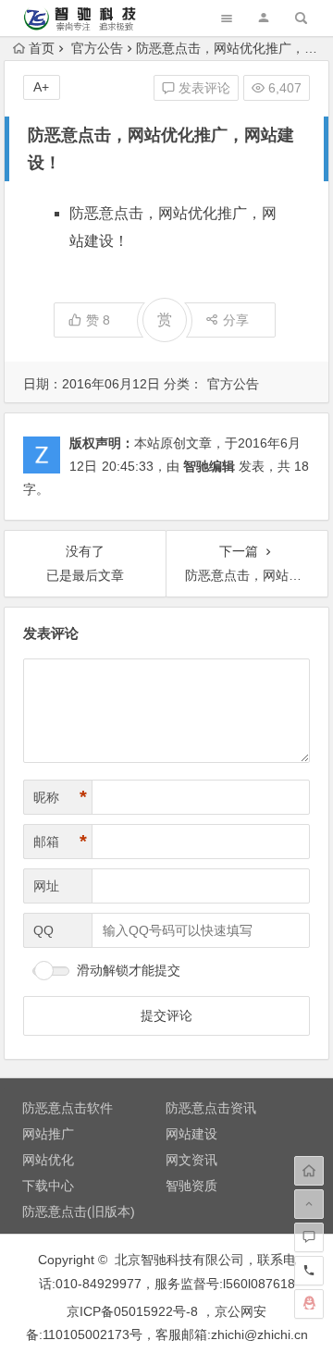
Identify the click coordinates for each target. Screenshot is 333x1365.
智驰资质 (191, 1185)
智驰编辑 (209, 466)
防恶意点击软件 (67, 1108)
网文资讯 (191, 1159)
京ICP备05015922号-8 (132, 1311)
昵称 (60, 797)
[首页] (309, 1171)
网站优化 (48, 1159)
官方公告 (97, 48)
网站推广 (48, 1133)
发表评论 (202, 87)
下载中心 (48, 1185)
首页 (42, 48)
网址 (46, 886)
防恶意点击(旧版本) (78, 1211)
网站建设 (191, 1133)
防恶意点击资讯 (211, 1108)
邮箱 (60, 841)
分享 (236, 320)
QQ (43, 930)
